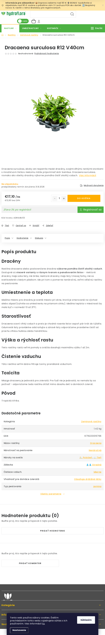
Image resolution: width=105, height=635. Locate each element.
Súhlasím (86, 620)
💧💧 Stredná (93, 464)
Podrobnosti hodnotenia (46, 53)
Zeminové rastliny (91, 421)
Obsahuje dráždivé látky (87, 479)
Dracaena (95, 443)
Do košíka (84, 198)
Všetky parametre (50, 493)
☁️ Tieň (97, 457)
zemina (97, 486)
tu (43, 623)
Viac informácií (87, 175)
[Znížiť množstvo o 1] (54, 198)
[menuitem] (10, 28)
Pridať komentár (30, 563)
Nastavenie (19, 630)
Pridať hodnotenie (52, 530)
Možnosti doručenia (94, 185)
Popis (7, 238)
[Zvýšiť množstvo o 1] (63, 198)
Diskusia (39, 238)
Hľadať (72, 14)
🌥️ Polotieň (85, 457)
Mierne (97, 472)
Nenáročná (95, 450)
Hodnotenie (22, 238)
